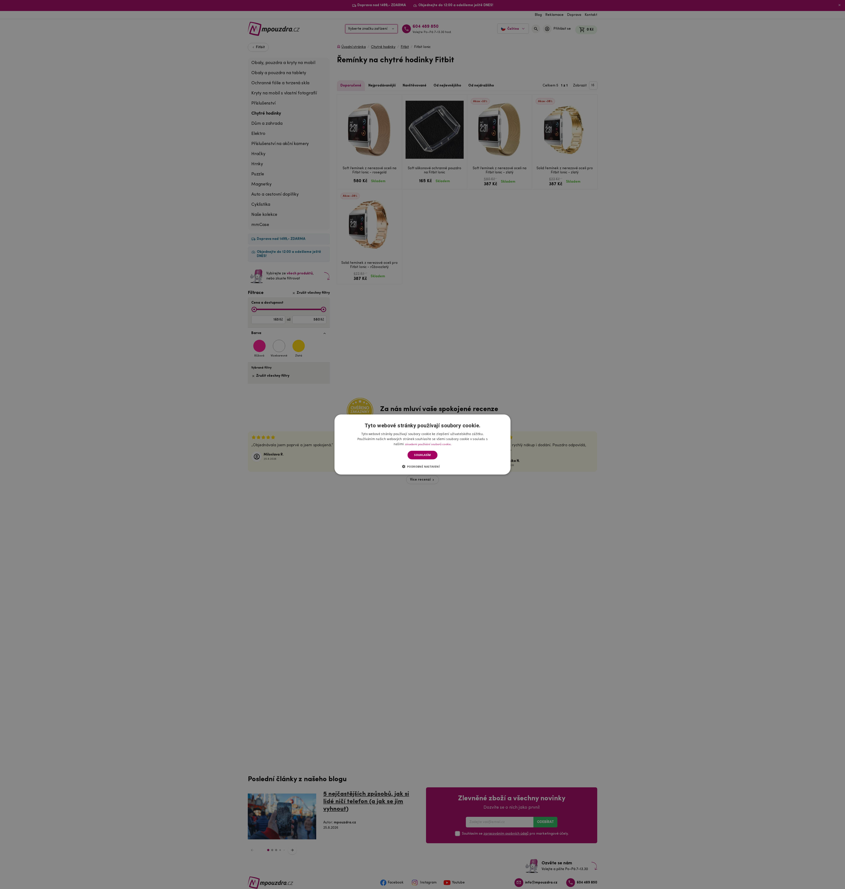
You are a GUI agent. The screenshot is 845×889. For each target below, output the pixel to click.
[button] (422, 466)
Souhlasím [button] (422, 455)
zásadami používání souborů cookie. (428, 444)
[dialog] (422, 445)
